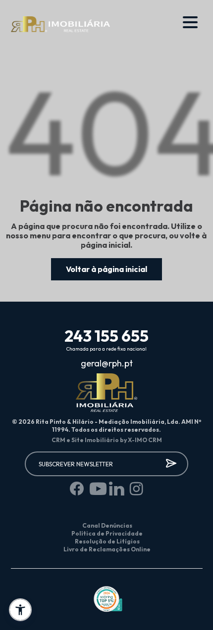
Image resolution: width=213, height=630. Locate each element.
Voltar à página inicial (106, 269)
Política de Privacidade (107, 533)
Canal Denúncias (107, 525)
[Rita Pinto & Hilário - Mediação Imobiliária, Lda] (60, 25)
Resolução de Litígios (107, 541)
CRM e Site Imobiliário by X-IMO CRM (107, 440)
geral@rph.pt (107, 363)
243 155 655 (106, 336)
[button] (20, 609)
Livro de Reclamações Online (107, 549)
